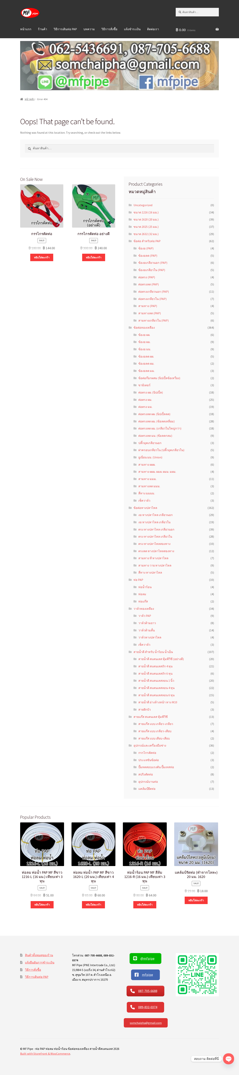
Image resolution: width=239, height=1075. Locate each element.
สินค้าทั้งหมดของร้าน (39, 955)
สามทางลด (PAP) (149, 313)
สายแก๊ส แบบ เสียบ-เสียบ (154, 738)
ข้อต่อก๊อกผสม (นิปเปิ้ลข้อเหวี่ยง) (159, 378)
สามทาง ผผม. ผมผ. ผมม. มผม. (157, 471)
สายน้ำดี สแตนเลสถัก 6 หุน (155, 673)
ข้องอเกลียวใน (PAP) (151, 270)
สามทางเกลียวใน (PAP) (153, 320)
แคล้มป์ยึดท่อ (147, 789)
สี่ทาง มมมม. (146, 493)
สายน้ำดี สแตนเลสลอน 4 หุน (156, 688)
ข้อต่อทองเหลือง (144, 327)
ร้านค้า (42, 29)
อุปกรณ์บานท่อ (148, 781)
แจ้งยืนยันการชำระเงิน (39, 962)
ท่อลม (142, 594)
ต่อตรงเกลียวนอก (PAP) (153, 291)
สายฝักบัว (144, 709)
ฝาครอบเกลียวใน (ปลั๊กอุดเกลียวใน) (161, 450)
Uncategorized (143, 205)
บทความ (89, 29)
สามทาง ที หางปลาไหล (153, 558)
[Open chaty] (228, 1058)
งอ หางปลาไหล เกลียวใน (154, 522)
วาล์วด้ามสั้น (146, 630)
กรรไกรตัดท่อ (147, 753)
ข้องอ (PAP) (145, 248)
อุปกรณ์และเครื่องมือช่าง (150, 745)
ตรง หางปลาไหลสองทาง (154, 544)
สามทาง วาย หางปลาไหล (154, 565)
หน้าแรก (25, 29)
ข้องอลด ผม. (146, 363)
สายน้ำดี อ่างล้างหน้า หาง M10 (157, 702)
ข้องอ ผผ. (144, 335)
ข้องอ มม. (144, 349)
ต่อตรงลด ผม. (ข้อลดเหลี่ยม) (156, 421)
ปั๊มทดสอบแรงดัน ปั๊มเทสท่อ (156, 767)
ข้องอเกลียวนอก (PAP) (152, 263)
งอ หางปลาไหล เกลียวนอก (155, 515)
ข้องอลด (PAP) (147, 255)
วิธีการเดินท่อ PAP (65, 29)
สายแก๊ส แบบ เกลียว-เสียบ (154, 731)
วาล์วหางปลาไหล (149, 637)
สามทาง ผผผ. (146, 464)
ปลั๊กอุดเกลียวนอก (150, 443)
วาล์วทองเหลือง (144, 608)
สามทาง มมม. (147, 479)
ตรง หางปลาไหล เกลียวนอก (156, 529)
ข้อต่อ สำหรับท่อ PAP (147, 241)
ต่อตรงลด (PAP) (148, 284)
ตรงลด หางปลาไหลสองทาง (156, 551)
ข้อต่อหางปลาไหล (145, 508)
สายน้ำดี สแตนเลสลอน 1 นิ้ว (156, 680)
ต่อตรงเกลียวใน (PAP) (152, 299)
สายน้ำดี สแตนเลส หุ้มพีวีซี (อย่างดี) (161, 659)
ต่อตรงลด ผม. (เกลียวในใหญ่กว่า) (159, 428)
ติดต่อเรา (153, 29)
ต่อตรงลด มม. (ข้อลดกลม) (155, 435)
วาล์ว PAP (144, 616)
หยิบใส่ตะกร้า (41, 257)
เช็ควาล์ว (144, 500)
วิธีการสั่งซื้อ (109, 29)
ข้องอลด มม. (146, 371)
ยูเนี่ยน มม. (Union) (150, 457)
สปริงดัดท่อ (145, 774)
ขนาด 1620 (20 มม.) (146, 219)
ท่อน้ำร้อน (145, 587)
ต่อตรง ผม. (145, 400)
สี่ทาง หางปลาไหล (150, 572)
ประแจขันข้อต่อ (148, 760)
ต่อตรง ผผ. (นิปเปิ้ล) (150, 392)
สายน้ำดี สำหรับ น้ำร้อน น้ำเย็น (153, 652)
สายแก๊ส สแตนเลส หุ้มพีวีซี (151, 717)
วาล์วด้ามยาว (147, 623)
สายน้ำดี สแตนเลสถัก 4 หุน (155, 666)
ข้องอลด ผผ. (146, 356)
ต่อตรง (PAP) (146, 277)
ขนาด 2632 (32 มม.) (146, 234)
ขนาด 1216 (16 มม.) (146, 212)
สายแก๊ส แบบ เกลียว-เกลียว (155, 724)
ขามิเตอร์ (144, 385)
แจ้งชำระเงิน (132, 29)
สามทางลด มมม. (149, 486)
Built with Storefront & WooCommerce (45, 1053)
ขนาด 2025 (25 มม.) (146, 227)
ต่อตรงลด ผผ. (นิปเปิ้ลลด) (154, 414)
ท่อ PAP (138, 580)
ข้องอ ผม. (144, 342)
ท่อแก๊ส (143, 601)
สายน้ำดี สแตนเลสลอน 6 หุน (156, 695)
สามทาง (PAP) (147, 306)
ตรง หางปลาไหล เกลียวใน (155, 536)
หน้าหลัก (30, 99)
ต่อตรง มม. (145, 407)
